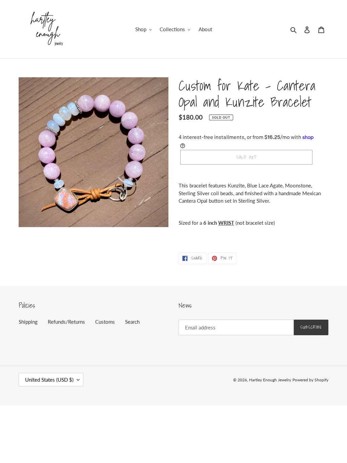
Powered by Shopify (310, 379)
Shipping (28, 322)
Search (132, 322)
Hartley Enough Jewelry (270, 379)
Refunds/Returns (66, 322)
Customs (105, 322)
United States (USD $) (49, 380)
